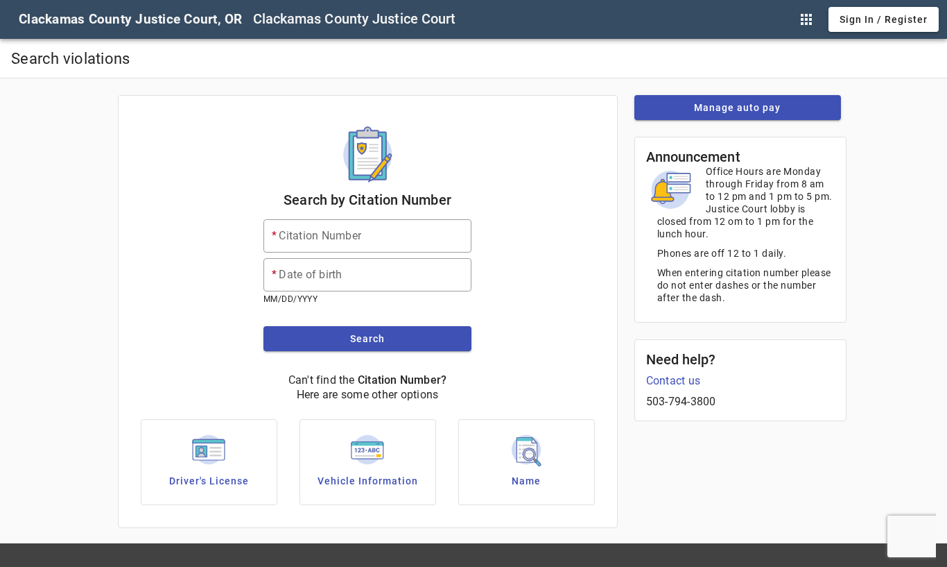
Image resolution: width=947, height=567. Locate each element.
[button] (806, 19)
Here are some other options (368, 394)
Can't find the (321, 380)
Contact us (673, 380)
